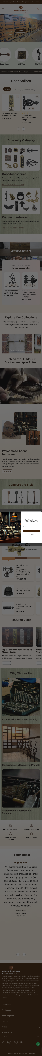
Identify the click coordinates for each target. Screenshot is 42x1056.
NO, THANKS (31, 534)
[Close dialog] (40, 512)
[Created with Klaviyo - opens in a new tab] (21, 543)
